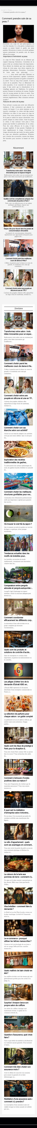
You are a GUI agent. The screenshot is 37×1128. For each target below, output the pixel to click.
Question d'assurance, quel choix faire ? (18, 1036)
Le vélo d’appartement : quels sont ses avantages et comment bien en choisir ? (18, 845)
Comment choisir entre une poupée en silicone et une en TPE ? (18, 289)
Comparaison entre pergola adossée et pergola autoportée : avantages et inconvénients (17, 588)
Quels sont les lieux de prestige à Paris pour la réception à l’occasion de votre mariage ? (18, 748)
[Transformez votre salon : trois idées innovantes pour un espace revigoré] (18, 160)
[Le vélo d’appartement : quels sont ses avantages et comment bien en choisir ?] (18, 831)
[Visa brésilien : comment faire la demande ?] (18, 896)
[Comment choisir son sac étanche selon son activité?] (18, 417)
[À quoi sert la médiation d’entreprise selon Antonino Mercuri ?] (18, 799)
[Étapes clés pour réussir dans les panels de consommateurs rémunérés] (18, 218)
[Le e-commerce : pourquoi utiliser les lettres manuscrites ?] (18, 928)
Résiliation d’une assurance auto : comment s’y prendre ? (18, 1100)
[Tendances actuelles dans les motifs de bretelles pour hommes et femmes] (18, 543)
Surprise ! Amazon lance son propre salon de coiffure (16, 1004)
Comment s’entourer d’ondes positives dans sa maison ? (16, 779)
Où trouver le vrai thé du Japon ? (18, 524)
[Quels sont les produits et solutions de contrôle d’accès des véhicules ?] (18, 639)
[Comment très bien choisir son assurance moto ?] (18, 1056)
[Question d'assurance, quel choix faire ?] (18, 1024)
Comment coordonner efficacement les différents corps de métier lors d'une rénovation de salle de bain (18, 621)
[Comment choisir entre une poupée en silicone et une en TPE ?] (18, 277)
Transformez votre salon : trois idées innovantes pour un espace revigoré (18, 171)
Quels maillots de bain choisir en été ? (18, 972)
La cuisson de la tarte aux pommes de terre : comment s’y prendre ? (18, 877)
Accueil (3, 10)
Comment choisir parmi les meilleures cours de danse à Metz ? (18, 259)
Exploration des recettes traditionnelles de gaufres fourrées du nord (15, 462)
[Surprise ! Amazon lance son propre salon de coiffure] (18, 992)
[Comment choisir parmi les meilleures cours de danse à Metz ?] (18, 248)
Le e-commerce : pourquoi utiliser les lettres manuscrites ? (17, 940)
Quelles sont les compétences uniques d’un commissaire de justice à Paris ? (18, 200)
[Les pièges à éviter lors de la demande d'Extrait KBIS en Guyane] (18, 671)
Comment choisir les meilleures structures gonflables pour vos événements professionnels (17, 494)
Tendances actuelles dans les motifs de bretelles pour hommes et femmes (16, 556)
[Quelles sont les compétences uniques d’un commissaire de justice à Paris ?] (18, 188)
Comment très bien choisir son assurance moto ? (17, 1068)
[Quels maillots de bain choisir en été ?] (18, 960)
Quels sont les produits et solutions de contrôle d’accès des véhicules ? (16, 652)
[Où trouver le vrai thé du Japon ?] (18, 513)
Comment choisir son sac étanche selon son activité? (16, 429)
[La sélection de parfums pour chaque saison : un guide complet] (18, 703)
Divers (10, 10)
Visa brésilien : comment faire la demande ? (18, 908)
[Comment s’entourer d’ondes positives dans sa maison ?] (18, 767)
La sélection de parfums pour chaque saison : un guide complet (18, 715)
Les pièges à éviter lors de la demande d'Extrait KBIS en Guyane (16, 684)
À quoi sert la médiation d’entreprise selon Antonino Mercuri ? (16, 813)
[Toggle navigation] (3, 3)
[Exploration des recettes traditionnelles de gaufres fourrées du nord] (18, 449)
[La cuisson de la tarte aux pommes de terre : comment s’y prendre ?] (18, 863)
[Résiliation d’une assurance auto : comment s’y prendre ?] (18, 1088)
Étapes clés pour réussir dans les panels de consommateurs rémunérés (18, 229)
